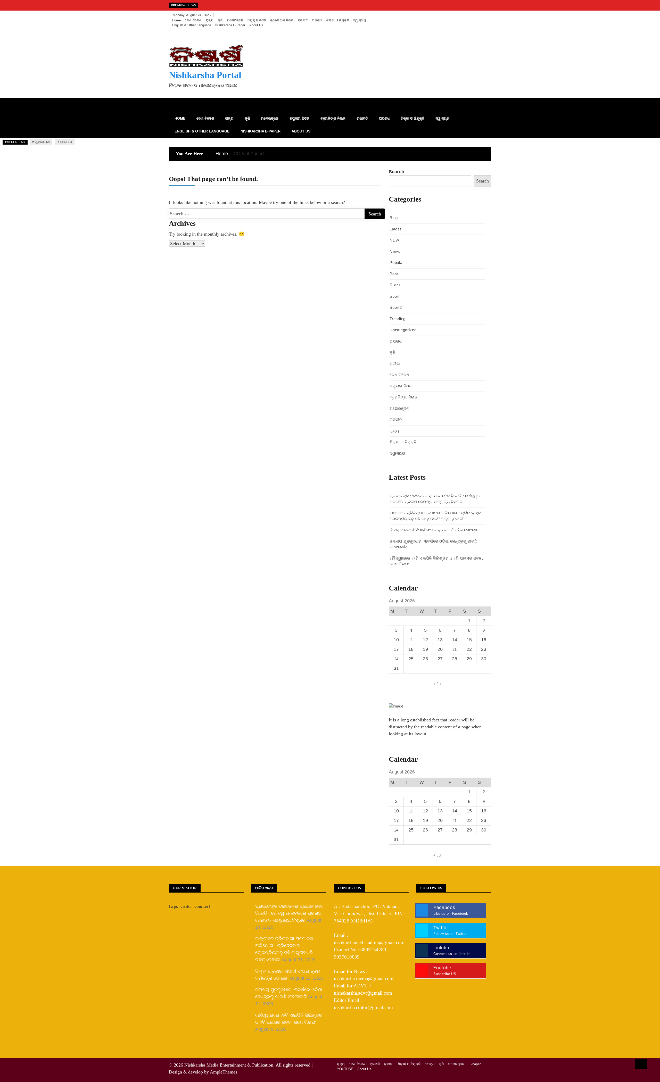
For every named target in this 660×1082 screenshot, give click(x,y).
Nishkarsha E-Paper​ (230, 25)
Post (394, 274)
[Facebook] (463, 15)
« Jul (437, 684)
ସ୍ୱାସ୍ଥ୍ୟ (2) (42, 141)
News (395, 251)
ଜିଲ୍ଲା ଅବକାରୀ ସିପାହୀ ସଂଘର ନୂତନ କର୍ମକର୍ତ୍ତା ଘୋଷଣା (433, 530)
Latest (395, 229)
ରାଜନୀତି (303, 20)
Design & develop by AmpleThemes (203, 1072)
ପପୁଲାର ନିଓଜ (256, 20)
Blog (394, 217)
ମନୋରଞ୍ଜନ (235, 20)
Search (396, 171)
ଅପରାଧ (317, 20)
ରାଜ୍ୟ (209, 20)
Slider (395, 285)
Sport (395, 296)
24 (396, 659)
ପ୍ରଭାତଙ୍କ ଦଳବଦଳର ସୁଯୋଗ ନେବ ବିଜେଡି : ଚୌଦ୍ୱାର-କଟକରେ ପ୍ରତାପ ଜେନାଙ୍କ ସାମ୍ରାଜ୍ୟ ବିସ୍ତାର (289, 913)
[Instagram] (479, 15)
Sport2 (396, 307)
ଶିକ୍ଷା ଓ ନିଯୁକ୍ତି (337, 20)
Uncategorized (403, 330)
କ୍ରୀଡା (395, 363)
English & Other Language (191, 25)
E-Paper (474, 1064)
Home (176, 20)
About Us (256, 25)
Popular (397, 262)
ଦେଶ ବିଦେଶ (193, 20)
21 (454, 649)
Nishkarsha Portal (205, 75)
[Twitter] (471, 15)
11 (411, 640)
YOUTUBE (345, 1069)
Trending (398, 319)
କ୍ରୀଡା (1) (66, 141)
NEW (394, 240)
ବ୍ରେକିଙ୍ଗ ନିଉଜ (281, 20)
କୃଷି (220, 20)
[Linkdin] (485, 15)
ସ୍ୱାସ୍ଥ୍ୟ (359, 20)
